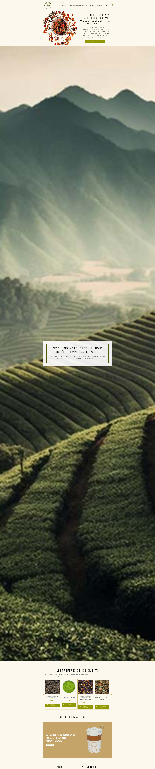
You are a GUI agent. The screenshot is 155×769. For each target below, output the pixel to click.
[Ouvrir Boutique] (67, 5)
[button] (52, 707)
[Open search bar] (108, 5)
